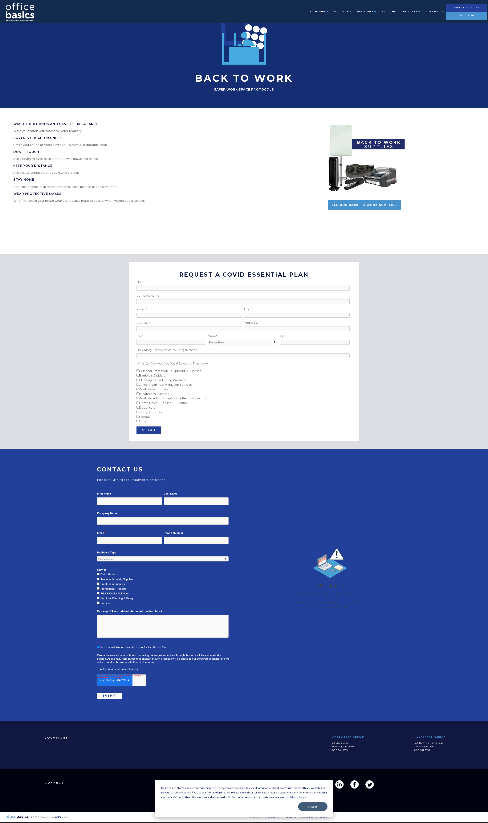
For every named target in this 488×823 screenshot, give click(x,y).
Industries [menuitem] (365, 11)
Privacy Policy (298, 797)
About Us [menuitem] (389, 11)
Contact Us (256, 817)
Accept (312, 806)
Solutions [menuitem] (318, 11)
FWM (67, 817)
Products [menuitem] (341, 11)
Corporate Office (348, 737)
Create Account (466, 7)
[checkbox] (243, 396)
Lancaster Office (430, 737)
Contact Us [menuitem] (434, 11)
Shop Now (466, 15)
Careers (304, 817)
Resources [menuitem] (409, 11)
